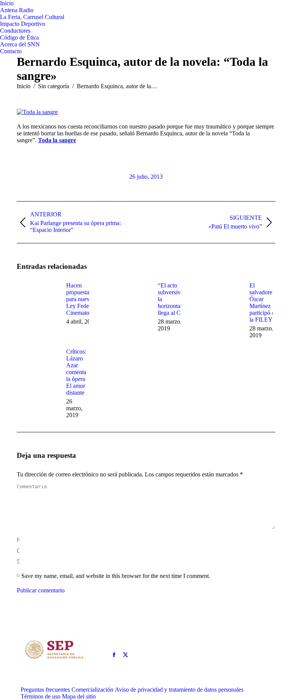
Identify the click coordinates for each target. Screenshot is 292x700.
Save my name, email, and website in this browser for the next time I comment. (115, 576)
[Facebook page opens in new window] (114, 655)
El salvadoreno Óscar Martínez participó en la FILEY (263, 302)
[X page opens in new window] (125, 655)
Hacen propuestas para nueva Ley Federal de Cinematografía (84, 299)
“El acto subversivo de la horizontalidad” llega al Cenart (176, 299)
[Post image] (38, 299)
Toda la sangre (57, 140)
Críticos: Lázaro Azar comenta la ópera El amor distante (76, 372)
